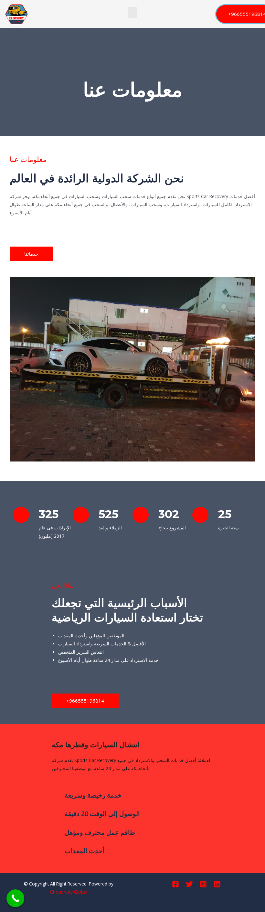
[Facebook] (175, 884)
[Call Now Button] (15, 898)
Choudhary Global (68, 892)
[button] (132, 12)
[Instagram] (203, 884)
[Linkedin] (217, 884)
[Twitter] (189, 884)
